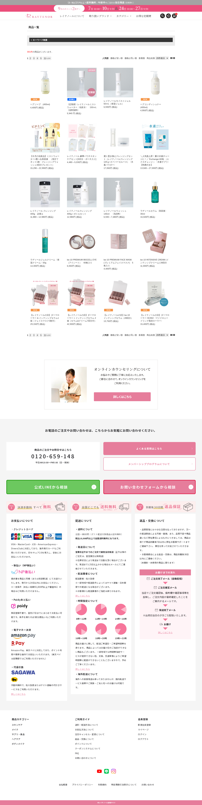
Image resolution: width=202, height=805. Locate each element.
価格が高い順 (131, 58)
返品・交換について (84, 739)
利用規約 (102, 784)
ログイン (142, 734)
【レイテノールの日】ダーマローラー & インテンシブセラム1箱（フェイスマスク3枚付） (44, 318)
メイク (15, 729)
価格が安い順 (116, 58)
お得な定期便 (143, 16)
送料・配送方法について (86, 724)
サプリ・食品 (18, 734)
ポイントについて (83, 743)
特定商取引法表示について (124, 784)
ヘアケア (16, 739)
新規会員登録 (144, 724)
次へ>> (47, 58)
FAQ (77, 753)
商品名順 (151, 58)
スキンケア (17, 724)
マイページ (143, 729)
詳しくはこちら (18, 694)
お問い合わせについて (85, 757)
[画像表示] (171, 58)
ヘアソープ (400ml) (40, 104)
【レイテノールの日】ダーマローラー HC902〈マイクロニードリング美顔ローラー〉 (154, 318)
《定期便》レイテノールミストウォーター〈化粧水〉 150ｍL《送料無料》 (82, 107)
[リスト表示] (174, 58)
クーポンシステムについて (87, 748)
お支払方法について (84, 729)
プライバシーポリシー (82, 784)
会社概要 (63, 784)
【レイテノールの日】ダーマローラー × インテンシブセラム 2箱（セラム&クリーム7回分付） (81, 318)
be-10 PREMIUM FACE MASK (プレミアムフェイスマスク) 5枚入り (118, 263)
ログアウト (143, 739)
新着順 (142, 58)
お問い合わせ (147, 784)
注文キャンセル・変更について (90, 734)
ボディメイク (18, 743)
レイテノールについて (72, 16)
